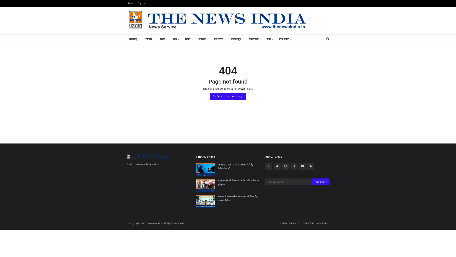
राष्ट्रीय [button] (149, 39)
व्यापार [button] (188, 39)
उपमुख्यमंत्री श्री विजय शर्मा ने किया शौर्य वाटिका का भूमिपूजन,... (238, 182)
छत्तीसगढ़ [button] (133, 39)
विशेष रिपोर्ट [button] (284, 39)
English (141, 3)
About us (322, 223)
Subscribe (321, 182)
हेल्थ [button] (269, 39)
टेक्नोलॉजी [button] (254, 39)
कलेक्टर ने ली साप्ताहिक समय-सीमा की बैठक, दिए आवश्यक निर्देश (237, 198)
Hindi (130, 3)
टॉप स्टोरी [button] (219, 39)
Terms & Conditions (288, 223)
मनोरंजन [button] (203, 39)
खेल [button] (175, 39)
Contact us (308, 223)
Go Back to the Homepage (228, 96)
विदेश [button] (163, 39)
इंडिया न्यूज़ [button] (236, 39)
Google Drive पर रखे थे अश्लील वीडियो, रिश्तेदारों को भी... (235, 166)
